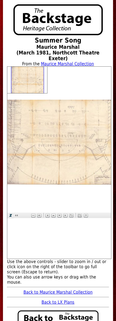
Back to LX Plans (58, 302)
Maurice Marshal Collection (67, 63)
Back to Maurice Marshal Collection (58, 292)
